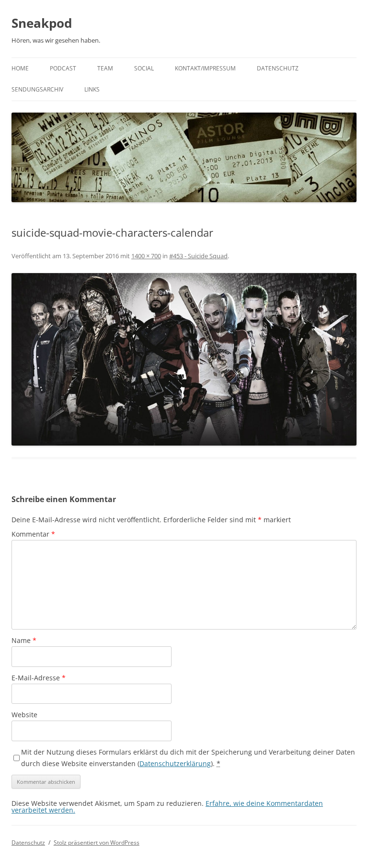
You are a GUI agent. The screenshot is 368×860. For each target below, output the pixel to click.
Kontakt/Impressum (205, 68)
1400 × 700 (146, 256)
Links (92, 89)
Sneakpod (42, 23)
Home (20, 68)
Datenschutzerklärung (175, 763)
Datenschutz (278, 68)
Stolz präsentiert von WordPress (96, 842)
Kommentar (33, 534)
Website (24, 714)
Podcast (63, 68)
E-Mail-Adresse (39, 677)
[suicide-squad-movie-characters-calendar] (184, 359)
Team (105, 68)
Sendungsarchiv (37, 89)
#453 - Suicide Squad (198, 256)
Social (144, 68)
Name (24, 640)
